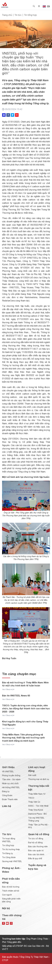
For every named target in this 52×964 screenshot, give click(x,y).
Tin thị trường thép (11, 849)
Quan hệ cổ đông (38, 834)
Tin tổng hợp (30, 15)
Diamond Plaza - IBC (37, 814)
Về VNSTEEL (8, 771)
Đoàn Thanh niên (10, 799)
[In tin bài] (4, 115)
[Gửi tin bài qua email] (17, 115)
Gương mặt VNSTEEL (12, 861)
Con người (7, 895)
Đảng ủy (5, 791)
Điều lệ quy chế (35, 858)
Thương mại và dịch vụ (38, 779)
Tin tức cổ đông (35, 838)
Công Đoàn (7, 795)
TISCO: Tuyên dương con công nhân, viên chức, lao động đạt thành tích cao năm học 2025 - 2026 (26, 708)
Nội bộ (6, 908)
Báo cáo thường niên (38, 846)
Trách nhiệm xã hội (10, 891)
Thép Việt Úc (34, 802)
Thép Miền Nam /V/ (37, 794)
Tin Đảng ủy (7, 853)
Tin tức (18, 15)
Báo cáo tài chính (36, 854)
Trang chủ (7, 15)
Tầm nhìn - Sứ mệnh (11, 779)
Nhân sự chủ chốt (10, 783)
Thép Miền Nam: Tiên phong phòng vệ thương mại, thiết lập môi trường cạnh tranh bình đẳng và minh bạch (23, 737)
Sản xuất (32, 775)
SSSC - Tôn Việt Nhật (38, 806)
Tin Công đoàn (9, 857)
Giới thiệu (8, 767)
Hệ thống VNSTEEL (11, 787)
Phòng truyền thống (11, 775)
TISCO (31, 798)
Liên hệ (6, 806)
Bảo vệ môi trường (10, 887)
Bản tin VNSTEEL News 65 (16, 695)
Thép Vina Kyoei (35, 810)
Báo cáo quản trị (36, 850)
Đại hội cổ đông (35, 842)
